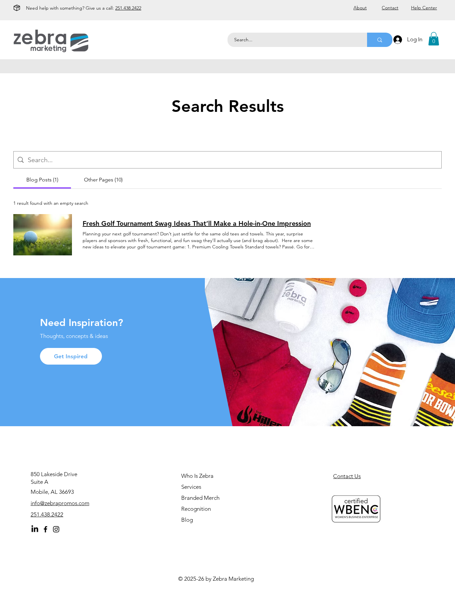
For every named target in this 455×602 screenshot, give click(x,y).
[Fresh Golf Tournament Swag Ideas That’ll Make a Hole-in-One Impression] (42, 234)
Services (191, 486)
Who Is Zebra (197, 475)
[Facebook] (45, 529)
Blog (187, 519)
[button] (433, 39)
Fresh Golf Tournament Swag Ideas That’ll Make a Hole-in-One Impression (197, 223)
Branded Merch (200, 497)
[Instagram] (56, 529)
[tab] (42, 179)
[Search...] (379, 40)
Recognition (196, 508)
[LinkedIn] (35, 529)
